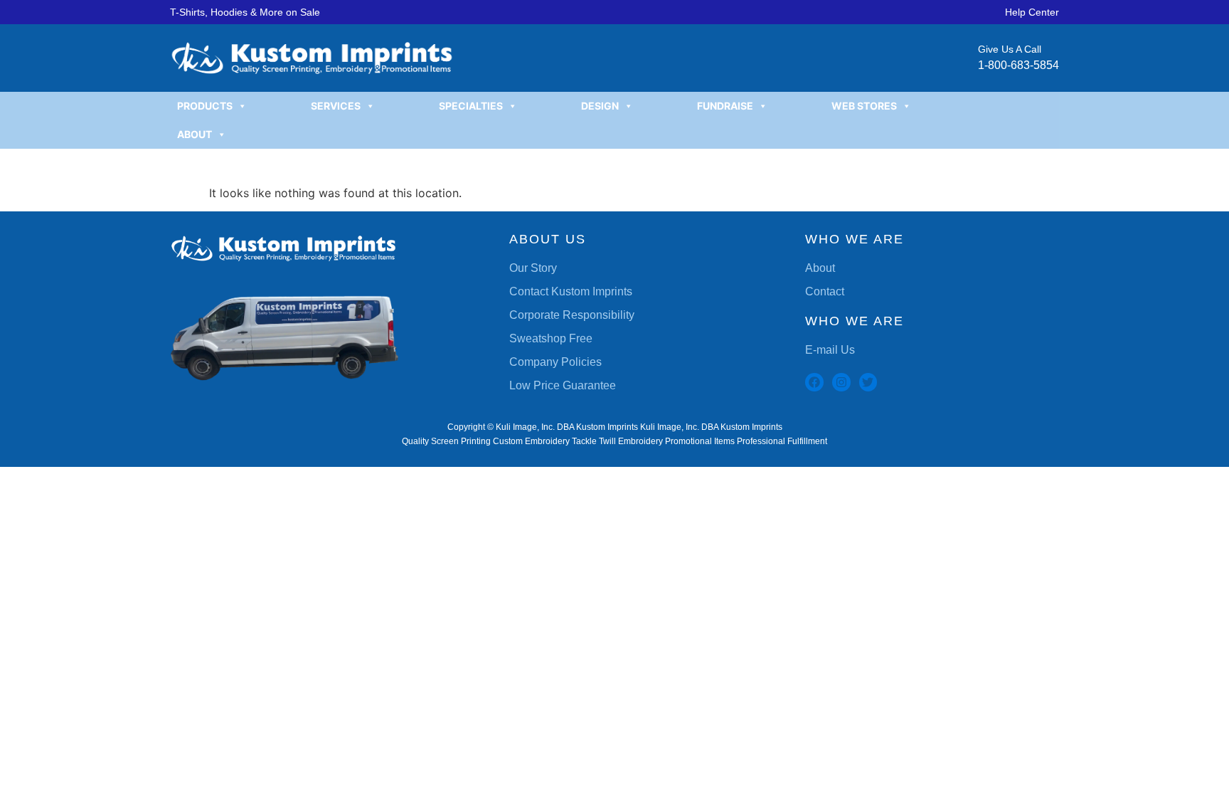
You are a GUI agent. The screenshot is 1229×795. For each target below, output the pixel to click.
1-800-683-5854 (1018, 65)
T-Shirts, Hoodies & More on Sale (245, 12)
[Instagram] (841, 382)
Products (205, 106)
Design (600, 106)
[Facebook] (814, 382)
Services (336, 106)
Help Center (1032, 12)
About (194, 134)
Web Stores (864, 106)
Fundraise (725, 106)
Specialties (471, 106)
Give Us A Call (1009, 49)
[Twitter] (868, 382)
